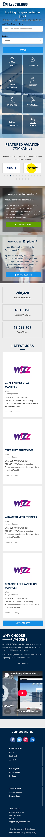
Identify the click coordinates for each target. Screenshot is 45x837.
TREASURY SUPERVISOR (19, 450)
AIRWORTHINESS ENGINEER (21, 517)
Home (11, 752)
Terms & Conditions (16, 833)
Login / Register (24, 225)
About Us (13, 760)
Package (12, 776)
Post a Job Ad (14, 772)
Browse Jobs (14, 796)
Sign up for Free (15, 792)
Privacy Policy (31, 833)
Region (5, 36)
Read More (23, 664)
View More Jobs (23, 623)
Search (23, 50)
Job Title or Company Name (12, 24)
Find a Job (13, 756)
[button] (4, 176)
